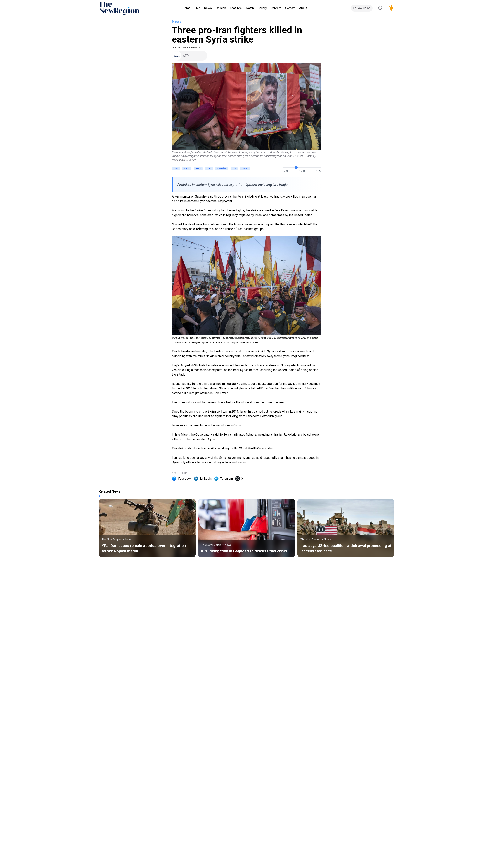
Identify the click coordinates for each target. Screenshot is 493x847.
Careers (276, 8)
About (303, 8)
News (208, 8)
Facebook (184, 478)
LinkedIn (206, 478)
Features (236, 8)
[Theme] (391, 8)
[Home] (119, 8)
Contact (290, 8)
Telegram (226, 478)
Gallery (262, 8)
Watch (250, 8)
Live (197, 8)
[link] (147, 528)
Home (186, 8)
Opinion (221, 8)
